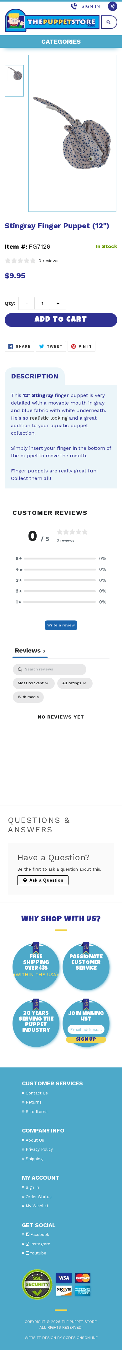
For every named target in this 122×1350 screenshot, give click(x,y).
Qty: (10, 303)
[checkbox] (28, 697)
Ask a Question (46, 880)
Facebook (39, 1234)
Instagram (39, 1244)
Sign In (91, 6)
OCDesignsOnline (80, 1338)
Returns (34, 1102)
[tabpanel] (61, 724)
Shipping (34, 1158)
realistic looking (49, 418)
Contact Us (37, 1093)
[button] (61, 558)
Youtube (37, 1253)
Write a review (61, 625)
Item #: (16, 246)
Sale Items (37, 1111)
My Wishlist (37, 1206)
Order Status (39, 1196)
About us (35, 1140)
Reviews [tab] (30, 650)
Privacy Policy (39, 1149)
